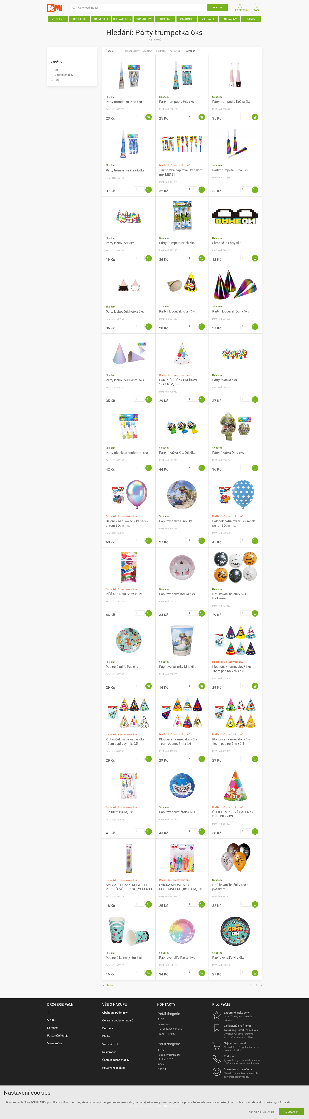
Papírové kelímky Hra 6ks (124, 958)
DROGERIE (79, 19)
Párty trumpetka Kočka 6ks (231, 101)
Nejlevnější (175, 50)
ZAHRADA (208, 19)
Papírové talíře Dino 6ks (175, 521)
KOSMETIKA (101, 19)
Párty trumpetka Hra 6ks (176, 101)
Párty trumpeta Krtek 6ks (177, 243)
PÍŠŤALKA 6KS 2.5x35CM (124, 594)
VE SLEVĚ (58, 19)
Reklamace (109, 1052)
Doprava (107, 1028)
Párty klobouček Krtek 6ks (177, 311)
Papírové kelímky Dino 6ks (177, 667)
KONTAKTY (166, 1004)
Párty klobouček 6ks (120, 243)
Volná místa (54, 1043)
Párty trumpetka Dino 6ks (124, 102)
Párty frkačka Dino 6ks (228, 452)
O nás (51, 1019)
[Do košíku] (148, 117)
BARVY (251, 19)
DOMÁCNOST (186, 19)
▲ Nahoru (108, 985)
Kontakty (52, 1027)
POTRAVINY (229, 19)
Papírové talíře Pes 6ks (122, 667)
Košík (256, 10)
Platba (106, 1036)
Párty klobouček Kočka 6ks (125, 311)
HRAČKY (165, 19)
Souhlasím (291, 1111)
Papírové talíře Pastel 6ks (177, 957)
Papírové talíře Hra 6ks (228, 957)
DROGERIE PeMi (60, 1004)
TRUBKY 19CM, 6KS (120, 812)
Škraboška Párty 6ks (226, 243)
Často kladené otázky (115, 1060)
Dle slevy (148, 50)
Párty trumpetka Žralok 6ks (125, 170)
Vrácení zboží (110, 1044)
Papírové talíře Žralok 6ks (177, 812)
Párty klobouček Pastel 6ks (125, 380)
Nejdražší (161, 50)
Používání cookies (113, 1067)
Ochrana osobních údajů (117, 1020)
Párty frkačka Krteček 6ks (177, 452)
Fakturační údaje (57, 1035)
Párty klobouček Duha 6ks (230, 311)
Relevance (190, 50)
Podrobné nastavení (261, 1111)
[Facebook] (49, 1012)
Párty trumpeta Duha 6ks (230, 170)
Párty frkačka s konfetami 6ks (127, 453)
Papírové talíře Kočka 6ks (177, 594)
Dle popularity (132, 50)
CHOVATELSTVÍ (122, 19)
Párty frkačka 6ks (224, 380)
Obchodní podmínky (115, 1012)
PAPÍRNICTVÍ (144, 19)
